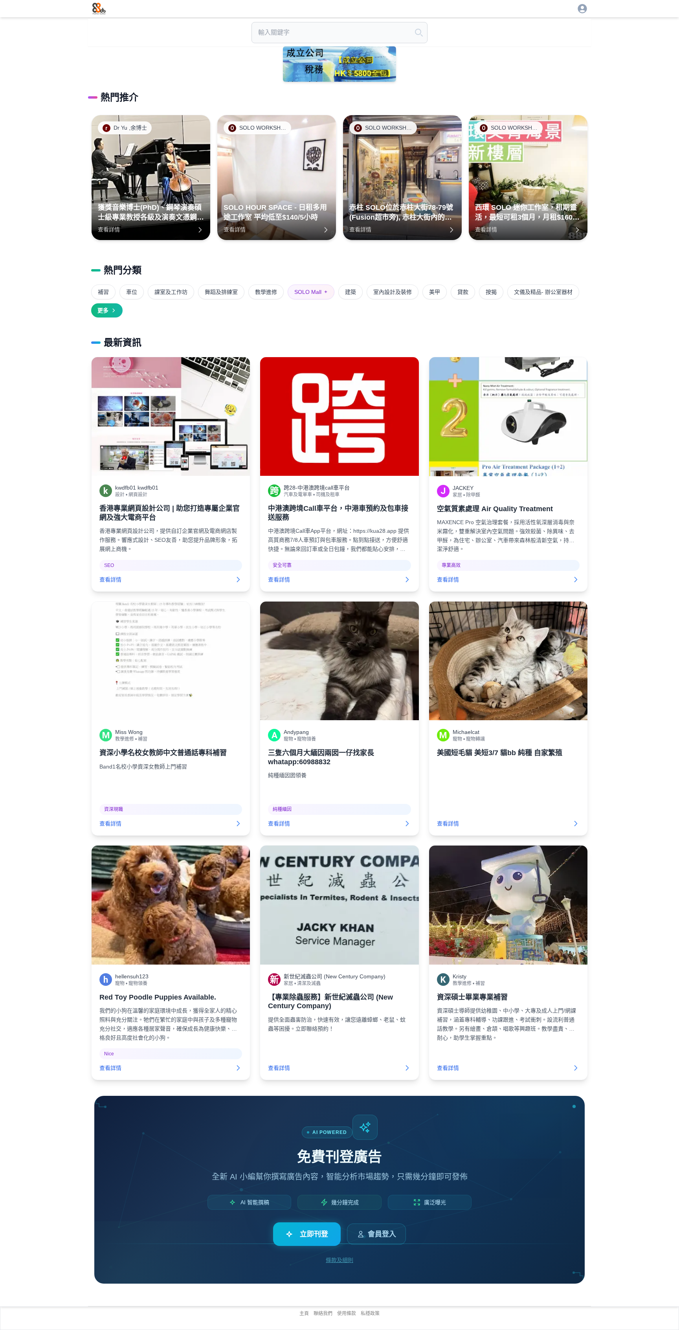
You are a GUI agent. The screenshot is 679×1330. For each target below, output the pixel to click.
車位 (131, 292)
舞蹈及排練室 (221, 292)
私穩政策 (370, 1313)
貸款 (462, 292)
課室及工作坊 (170, 292)
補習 (103, 292)
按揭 (491, 292)
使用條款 (346, 1313)
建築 (350, 292)
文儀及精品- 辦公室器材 (543, 292)
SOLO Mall (311, 292)
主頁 (304, 1313)
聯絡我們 (323, 1313)
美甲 (434, 292)
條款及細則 (339, 1260)
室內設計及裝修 (392, 292)
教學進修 (266, 292)
